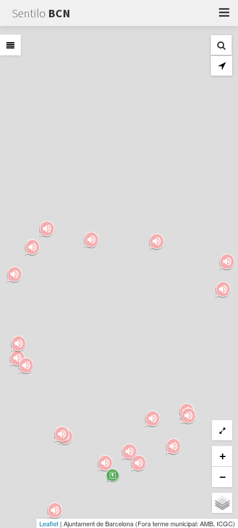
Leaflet (48, 523)
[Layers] (222, 503)
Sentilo (41, 13)
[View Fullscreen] (222, 430)
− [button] (223, 477)
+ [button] (223, 456)
